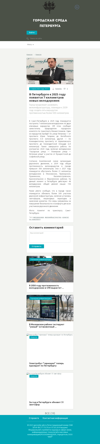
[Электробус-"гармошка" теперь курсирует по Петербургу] (50, 347)
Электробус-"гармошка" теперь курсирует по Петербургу (46, 364)
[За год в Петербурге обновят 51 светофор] (50, 386)
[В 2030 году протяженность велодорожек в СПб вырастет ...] (50, 269)
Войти (32, 32)
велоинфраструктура (53, 217)
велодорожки (38, 217)
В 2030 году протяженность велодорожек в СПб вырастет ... (46, 286)
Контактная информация (55, 418)
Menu (29, 44)
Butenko (58, 89)
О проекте (34, 418)
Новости (29, 54)
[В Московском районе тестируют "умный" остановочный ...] (50, 308)
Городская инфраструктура (41, 259)
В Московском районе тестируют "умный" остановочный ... (46, 325)
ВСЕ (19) (50, 413)
